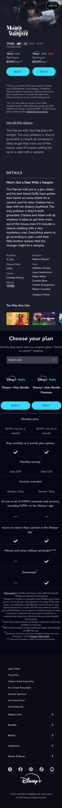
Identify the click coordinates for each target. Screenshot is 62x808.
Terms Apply (10, 593)
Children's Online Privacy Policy (21, 681)
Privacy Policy (13, 675)
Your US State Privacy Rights (19, 688)
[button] (31, 714)
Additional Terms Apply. (37, 112)
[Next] (56, 318)
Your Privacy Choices (16, 700)
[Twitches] (17, 318)
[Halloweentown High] (44, 318)
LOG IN (52, 5)
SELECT (18, 71)
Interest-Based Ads (15, 707)
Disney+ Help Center (40, 636)
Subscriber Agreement (17, 694)
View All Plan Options (19, 122)
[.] (10, 769)
